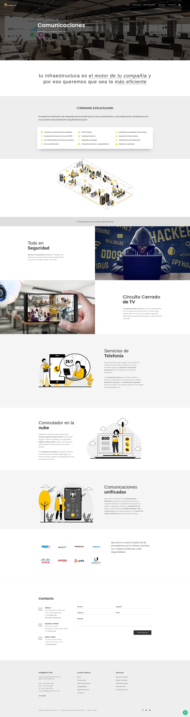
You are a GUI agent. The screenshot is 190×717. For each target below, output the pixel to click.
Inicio (79, 677)
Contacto (80, 693)
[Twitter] (146, 710)
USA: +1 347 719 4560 (46, 686)
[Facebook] (143, 710)
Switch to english (92, 710)
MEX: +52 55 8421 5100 (46, 683)
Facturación (81, 680)
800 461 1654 (57, 618)
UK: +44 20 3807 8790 (46, 688)
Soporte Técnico (122, 677)
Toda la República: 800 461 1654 (49, 691)
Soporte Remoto (83, 690)
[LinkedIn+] (149, 710)
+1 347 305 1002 (51, 631)
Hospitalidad (81, 687)
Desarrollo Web (121, 680)
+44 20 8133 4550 (52, 644)
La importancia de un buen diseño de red (95, 221)
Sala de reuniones (83, 683)
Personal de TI (121, 687)
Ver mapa (42, 696)
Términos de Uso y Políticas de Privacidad (72, 710)
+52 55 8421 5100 (52, 615)
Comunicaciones (122, 683)
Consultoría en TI (122, 690)
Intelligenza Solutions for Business (48, 710)
